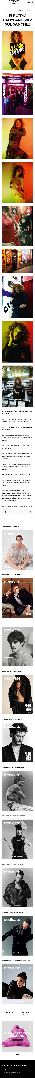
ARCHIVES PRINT (11, 10)
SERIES (27, 10)
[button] (15, 1054)
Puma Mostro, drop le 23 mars (17, 1034)
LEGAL (4, 1069)
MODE (21, 10)
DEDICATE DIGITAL (14, 1065)
